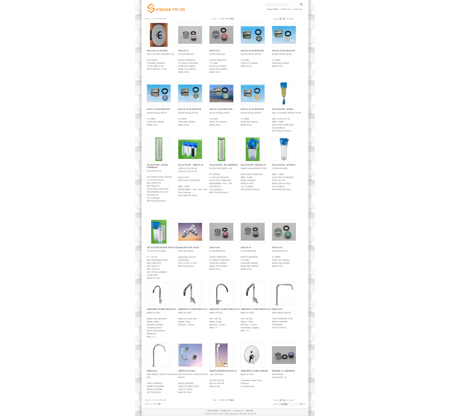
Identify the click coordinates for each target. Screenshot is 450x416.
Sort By (276, 404)
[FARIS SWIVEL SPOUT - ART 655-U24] (284, 293)
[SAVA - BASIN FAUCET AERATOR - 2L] (221, 35)
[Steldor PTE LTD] (166, 8)
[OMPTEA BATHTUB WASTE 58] (221, 355)
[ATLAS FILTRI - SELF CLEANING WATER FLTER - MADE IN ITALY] (284, 93)
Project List (286, 9)
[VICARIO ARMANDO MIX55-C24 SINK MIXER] (159, 293)
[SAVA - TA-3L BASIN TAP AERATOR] (190, 35)
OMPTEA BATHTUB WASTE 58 (222, 371)
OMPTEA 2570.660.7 (187, 371)
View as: (148, 404)
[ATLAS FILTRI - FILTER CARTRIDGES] (221, 149)
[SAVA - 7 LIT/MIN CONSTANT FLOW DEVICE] (159, 93)
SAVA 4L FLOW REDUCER (252, 109)
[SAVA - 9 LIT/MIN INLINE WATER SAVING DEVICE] (252, 35)
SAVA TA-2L (214, 51)
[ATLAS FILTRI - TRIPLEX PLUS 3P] (190, 149)
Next (232, 19)
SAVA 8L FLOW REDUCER (283, 51)
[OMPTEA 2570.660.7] (190, 355)
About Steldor (273, 9)
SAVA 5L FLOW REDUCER (189, 109)
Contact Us (298, 9)
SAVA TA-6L (277, 247)
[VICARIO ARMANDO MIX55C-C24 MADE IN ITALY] (221, 293)
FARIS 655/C (152, 371)
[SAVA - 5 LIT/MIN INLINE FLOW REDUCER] (190, 93)
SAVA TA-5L (246, 247)
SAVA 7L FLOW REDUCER (158, 109)
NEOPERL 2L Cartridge (283, 371)
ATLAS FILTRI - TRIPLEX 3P (190, 165)
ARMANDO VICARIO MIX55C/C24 (224, 309)
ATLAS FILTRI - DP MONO (283, 165)
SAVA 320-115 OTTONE (157, 51)
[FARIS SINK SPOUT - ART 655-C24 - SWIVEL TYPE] (159, 355)
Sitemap (249, 410)
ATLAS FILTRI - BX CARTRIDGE (223, 165)
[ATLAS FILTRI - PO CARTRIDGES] (159, 149)
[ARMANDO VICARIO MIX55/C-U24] (252, 293)
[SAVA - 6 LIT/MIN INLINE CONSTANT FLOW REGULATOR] (221, 93)
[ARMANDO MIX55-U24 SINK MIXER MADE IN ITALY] (190, 293)
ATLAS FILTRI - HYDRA (282, 109)
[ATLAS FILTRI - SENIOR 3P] (159, 232)
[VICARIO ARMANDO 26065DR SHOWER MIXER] (252, 355)
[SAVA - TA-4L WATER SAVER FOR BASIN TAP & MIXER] (221, 232)
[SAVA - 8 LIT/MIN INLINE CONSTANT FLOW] (284, 35)
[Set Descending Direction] (304, 404)
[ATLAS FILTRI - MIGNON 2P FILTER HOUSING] (252, 149)
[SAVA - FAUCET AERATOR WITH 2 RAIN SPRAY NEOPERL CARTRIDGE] (284, 355)
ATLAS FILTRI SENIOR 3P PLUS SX (162, 247)
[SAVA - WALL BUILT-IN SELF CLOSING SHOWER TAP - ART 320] (159, 35)
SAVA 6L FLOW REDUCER (220, 109)
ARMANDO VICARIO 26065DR (254, 371)
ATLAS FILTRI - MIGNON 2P (253, 165)
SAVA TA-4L (214, 247)
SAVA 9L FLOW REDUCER (252, 51)
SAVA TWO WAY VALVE (188, 247)
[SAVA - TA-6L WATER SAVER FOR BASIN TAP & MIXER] (284, 232)
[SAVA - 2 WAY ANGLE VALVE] (190, 232)
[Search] (301, 4)
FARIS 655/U (277, 309)
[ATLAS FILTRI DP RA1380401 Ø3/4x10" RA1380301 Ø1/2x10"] (284, 149)
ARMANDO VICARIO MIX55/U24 (192, 309)
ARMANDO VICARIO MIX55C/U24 (256, 309)
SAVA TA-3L (183, 51)
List (159, 404)
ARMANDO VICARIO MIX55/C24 (161, 309)
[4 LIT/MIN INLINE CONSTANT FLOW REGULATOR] (252, 93)
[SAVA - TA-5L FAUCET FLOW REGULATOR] (252, 232)
